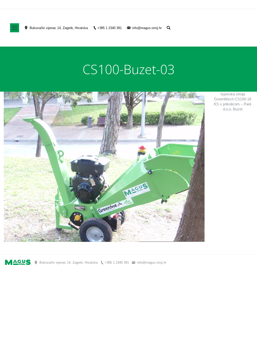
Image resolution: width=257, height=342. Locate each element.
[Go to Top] (248, 333)
